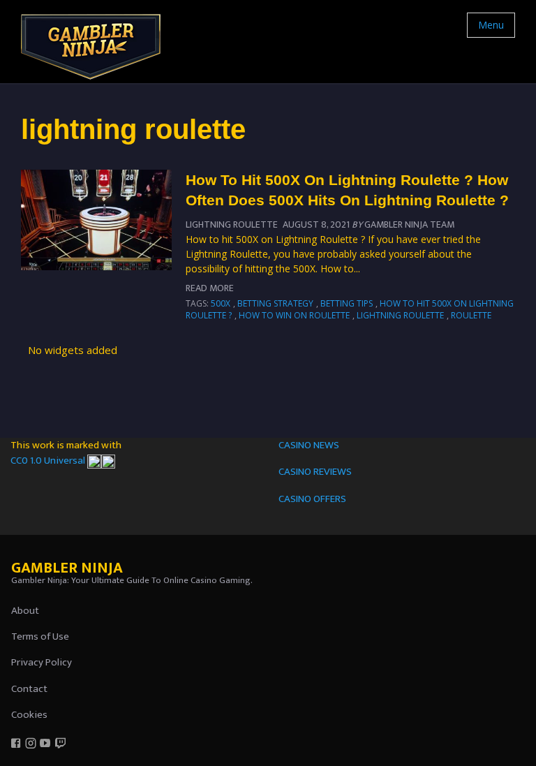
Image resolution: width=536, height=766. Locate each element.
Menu (491, 24)
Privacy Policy (41, 662)
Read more (210, 288)
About (25, 610)
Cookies (29, 714)
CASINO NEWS (308, 445)
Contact (29, 689)
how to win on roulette (294, 315)
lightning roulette (400, 315)
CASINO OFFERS (312, 499)
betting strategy (275, 303)
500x (220, 303)
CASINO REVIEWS (315, 471)
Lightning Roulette (232, 224)
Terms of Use (40, 636)
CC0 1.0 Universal (48, 460)
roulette (471, 315)
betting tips (346, 303)
